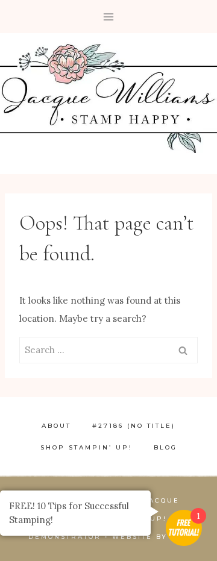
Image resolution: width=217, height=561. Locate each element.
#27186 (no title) (133, 426)
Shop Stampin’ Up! (86, 447)
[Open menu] (109, 16)
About (56, 426)
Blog (165, 447)
